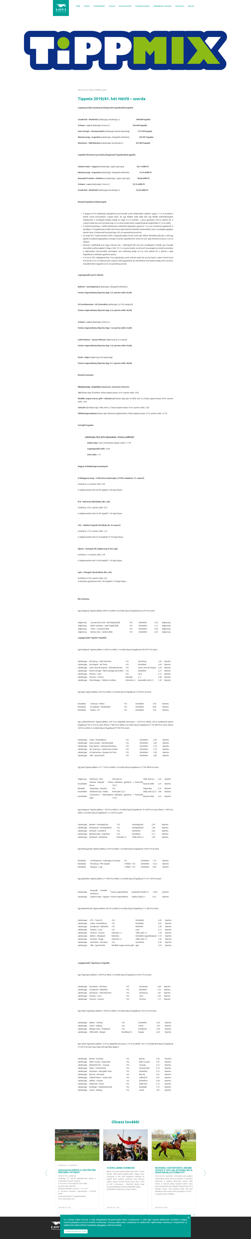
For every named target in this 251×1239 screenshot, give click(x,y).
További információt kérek (75, 1231)
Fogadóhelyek (99, 6)
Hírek (78, 6)
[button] (46, 1173)
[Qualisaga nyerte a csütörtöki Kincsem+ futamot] (77, 1145)
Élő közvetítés (125, 6)
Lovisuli (112, 6)
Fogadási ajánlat (142, 6)
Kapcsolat (179, 6)
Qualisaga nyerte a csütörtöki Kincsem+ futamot (77, 1171)
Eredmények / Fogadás (163, 6)
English (191, 6)
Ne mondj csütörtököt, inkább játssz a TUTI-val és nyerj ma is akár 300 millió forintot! (173, 1170)
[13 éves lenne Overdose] (125, 1145)
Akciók (86, 6)
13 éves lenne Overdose (121, 1168)
